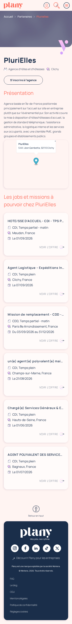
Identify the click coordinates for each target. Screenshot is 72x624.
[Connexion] (47, 5)
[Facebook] (25, 548)
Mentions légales (18, 598)
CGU (12, 591)
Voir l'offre (48, 247)
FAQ (12, 578)
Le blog (13, 585)
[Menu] (67, 5)
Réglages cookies (19, 611)
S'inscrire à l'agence (23, 80)
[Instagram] (15, 548)
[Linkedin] (36, 548)
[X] (57, 548)
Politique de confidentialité (23, 605)
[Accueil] (13, 5)
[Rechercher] (57, 5)
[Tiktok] (46, 548)
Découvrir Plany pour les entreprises (38, 558)
